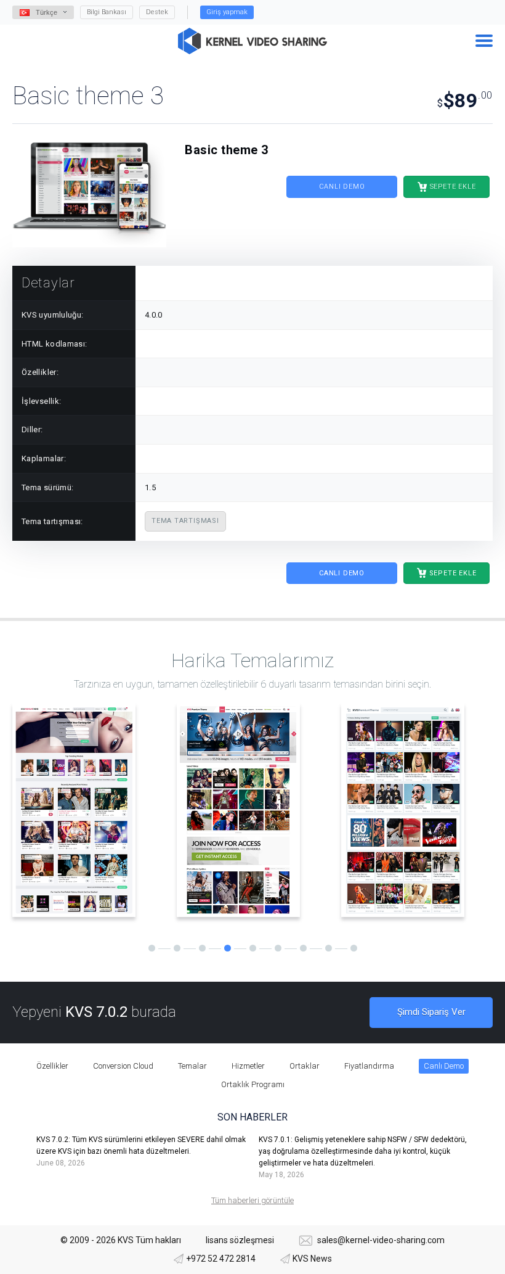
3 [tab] (202, 948)
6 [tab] (278, 948)
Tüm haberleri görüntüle (252, 1200)
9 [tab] (353, 948)
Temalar (192, 1066)
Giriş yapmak (227, 12)
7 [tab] (303, 948)
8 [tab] (328, 948)
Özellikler (52, 1066)
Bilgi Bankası (106, 12)
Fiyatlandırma (369, 1066)
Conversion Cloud (123, 1066)
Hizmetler (248, 1066)
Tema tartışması (185, 521)
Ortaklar (304, 1066)
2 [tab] (177, 948)
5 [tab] (252, 948)
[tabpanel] (88, 810)
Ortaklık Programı (253, 1084)
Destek (157, 12)
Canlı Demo (342, 187)
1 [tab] (151, 948)
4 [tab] (227, 948)
